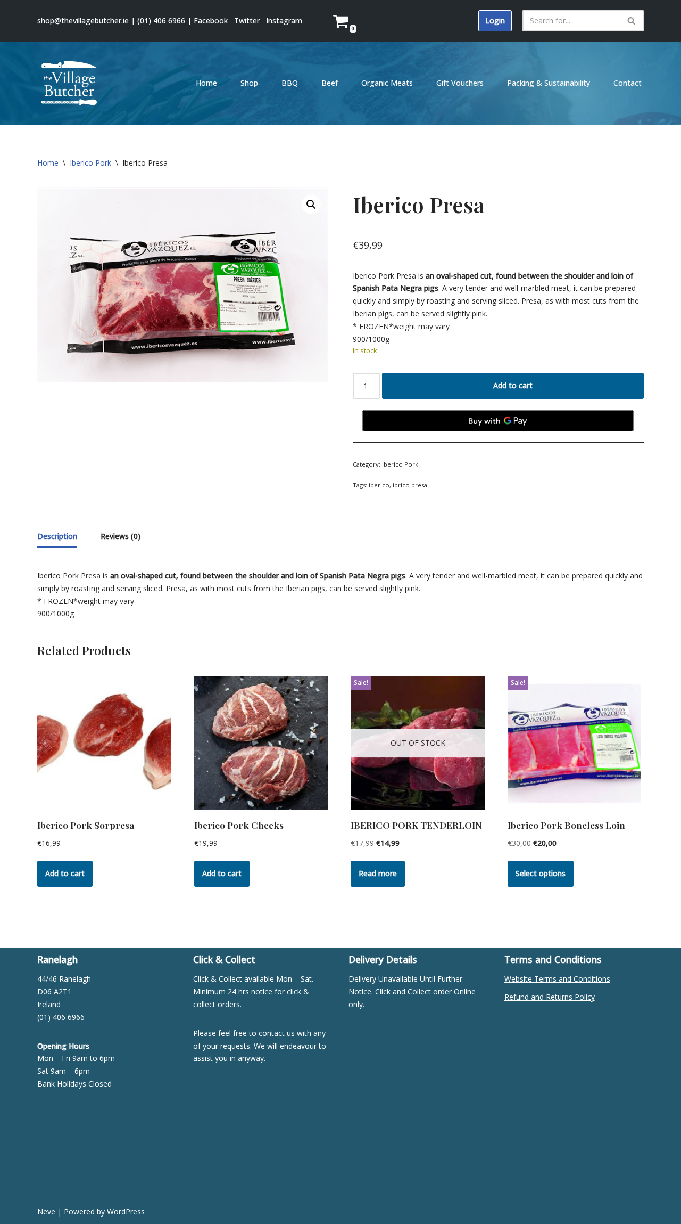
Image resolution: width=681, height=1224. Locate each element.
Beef (329, 83)
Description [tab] (57, 536)
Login (495, 20)
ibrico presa (410, 485)
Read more (378, 873)
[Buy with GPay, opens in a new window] (498, 420)
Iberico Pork (90, 163)
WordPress (126, 1211)
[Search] (632, 20)
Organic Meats (387, 83)
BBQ (289, 83)
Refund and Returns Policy (549, 997)
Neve (46, 1211)
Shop (249, 83)
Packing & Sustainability (548, 83)
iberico (379, 485)
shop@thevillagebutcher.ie (83, 20)
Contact (627, 83)
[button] (311, 204)
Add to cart (513, 385)
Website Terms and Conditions (557, 979)
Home (206, 83)
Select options (541, 873)
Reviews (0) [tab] (120, 536)
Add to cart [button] (65, 873)
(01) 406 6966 (161, 20)
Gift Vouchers (460, 83)
